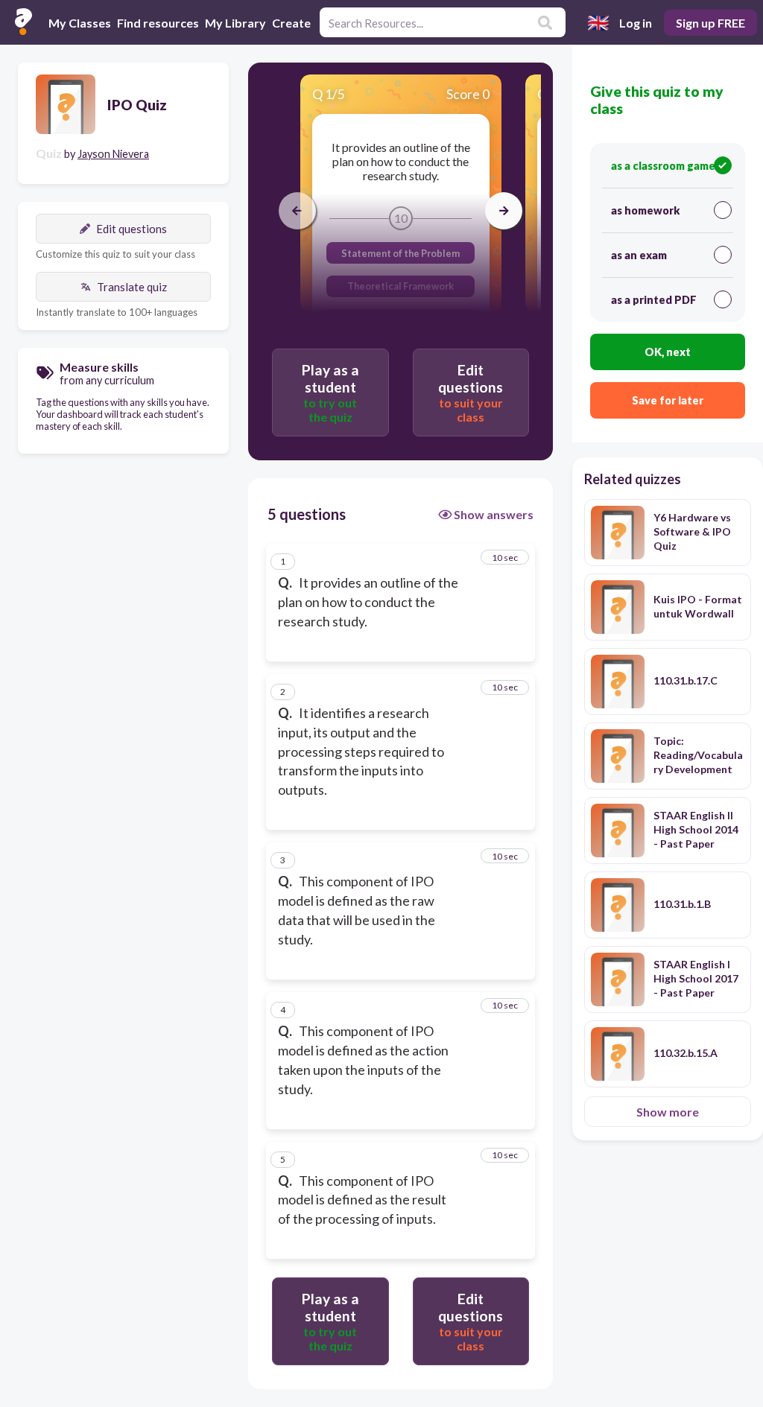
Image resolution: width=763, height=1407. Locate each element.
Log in (635, 23)
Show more (667, 1112)
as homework (645, 210)
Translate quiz (132, 286)
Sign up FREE (710, 23)
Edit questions (131, 228)
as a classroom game (663, 165)
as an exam (639, 255)
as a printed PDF (654, 299)
